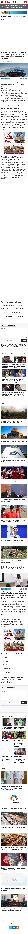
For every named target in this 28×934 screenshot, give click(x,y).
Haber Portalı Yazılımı (7, 932)
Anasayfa (5, 16)
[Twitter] (4, 78)
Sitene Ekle (13, 923)
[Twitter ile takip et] (10, 927)
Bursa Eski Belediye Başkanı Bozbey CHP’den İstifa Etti (15, 6)
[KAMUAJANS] (8, 2)
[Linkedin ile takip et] (14, 927)
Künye (10, 921)
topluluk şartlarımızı (11, 344)
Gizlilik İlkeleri (20, 921)
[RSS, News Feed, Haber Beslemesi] (17, 927)
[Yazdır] (10, 78)
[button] (21, 78)
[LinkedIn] (6, 78)
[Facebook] (2, 78)
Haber (9, 16)
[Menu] (25, 2)
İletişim (14, 921)
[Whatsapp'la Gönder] (8, 78)
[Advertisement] (14, 37)
